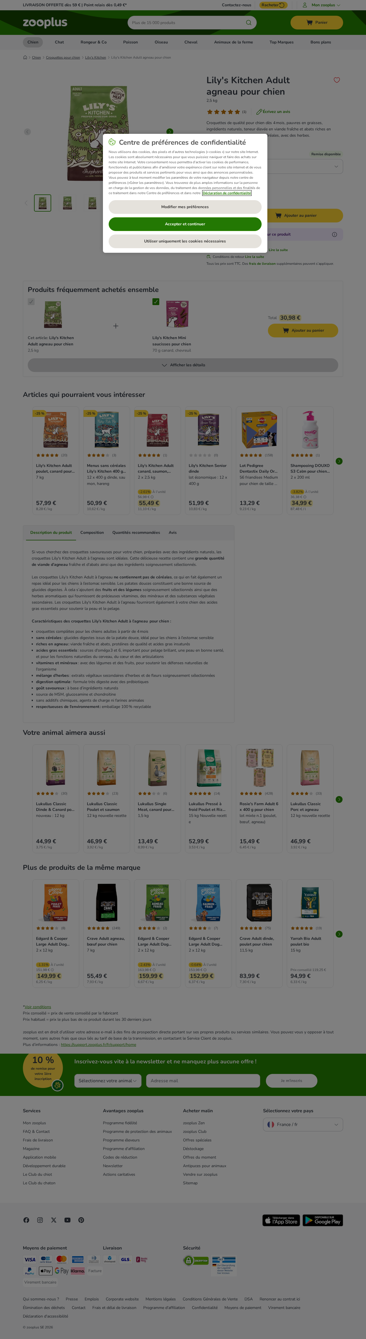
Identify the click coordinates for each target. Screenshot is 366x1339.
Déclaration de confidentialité (227, 193)
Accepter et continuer (185, 224)
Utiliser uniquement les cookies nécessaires (185, 241)
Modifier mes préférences (185, 207)
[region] (185, 193)
